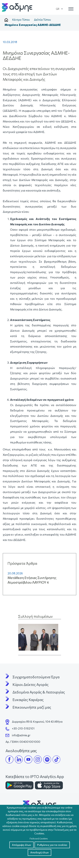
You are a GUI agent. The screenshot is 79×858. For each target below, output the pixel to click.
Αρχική (6, 20)
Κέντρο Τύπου (21, 19)
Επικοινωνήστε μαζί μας (31, 707)
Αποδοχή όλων (39, 852)
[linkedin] (19, 759)
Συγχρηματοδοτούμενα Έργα (36, 677)
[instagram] (38, 759)
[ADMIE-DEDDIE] (38, 637)
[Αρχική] (17, 7)
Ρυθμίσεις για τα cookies (52, 844)
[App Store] (49, 785)
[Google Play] (19, 785)
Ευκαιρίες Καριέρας (28, 700)
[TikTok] (56, 759)
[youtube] (28, 759)
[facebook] (9, 759)
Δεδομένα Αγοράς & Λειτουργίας (38, 692)
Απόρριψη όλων (21, 844)
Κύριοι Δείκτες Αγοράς (30, 685)
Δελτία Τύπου (42, 19)
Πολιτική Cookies (39, 838)
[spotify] (47, 759)
